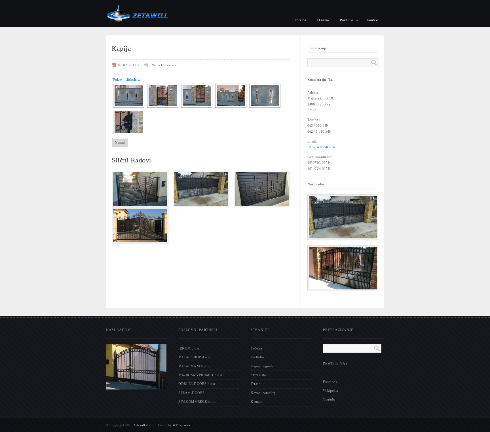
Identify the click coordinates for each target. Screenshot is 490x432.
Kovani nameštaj (263, 393)
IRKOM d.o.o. (189, 348)
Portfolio (343, 21)
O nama (323, 20)
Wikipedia (330, 391)
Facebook (330, 382)
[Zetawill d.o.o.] (137, 26)
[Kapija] (140, 205)
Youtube (329, 399)
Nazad (120, 143)
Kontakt (373, 20)
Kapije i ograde (262, 366)
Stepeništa (258, 375)
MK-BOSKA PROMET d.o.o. (200, 375)
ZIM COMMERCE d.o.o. (197, 402)
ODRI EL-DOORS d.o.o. (197, 384)
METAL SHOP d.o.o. (194, 357)
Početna (300, 20)
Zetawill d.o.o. (144, 425)
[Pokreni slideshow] (127, 80)
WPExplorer (181, 425)
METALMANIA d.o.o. (195, 366)
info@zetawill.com (321, 147)
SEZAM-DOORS (191, 393)
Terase (255, 384)
